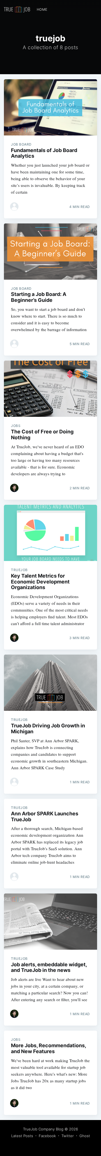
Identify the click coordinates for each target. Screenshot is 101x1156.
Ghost (84, 1136)
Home (42, 9)
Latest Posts (22, 1136)
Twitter (67, 1136)
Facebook (47, 1136)
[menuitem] (42, 9)
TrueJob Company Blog (43, 1129)
